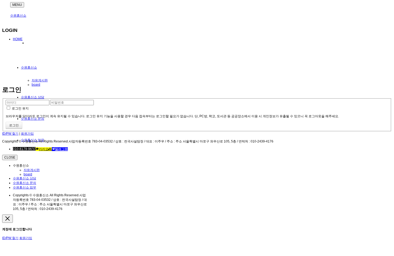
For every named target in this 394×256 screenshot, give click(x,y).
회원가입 (27, 133)
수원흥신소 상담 (32, 97)
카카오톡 (45, 149)
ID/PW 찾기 (10, 133)
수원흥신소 (18, 15)
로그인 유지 (20, 108)
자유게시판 (40, 80)
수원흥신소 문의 (24, 183)
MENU (17, 5)
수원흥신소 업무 (24, 187)
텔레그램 (61, 149)
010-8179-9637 (24, 149)
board (36, 84)
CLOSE (9, 157)
